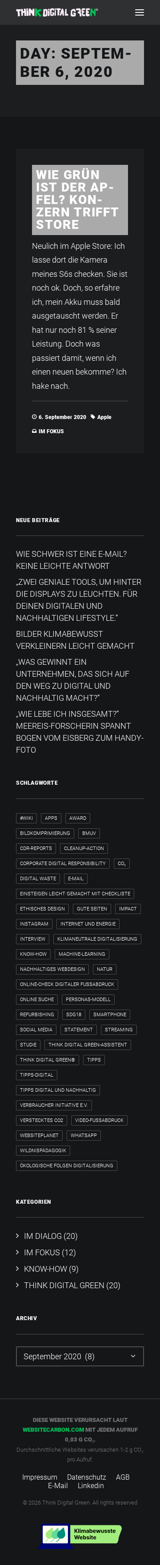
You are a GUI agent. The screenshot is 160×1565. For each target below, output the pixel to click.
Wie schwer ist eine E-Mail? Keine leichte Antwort (71, 560)
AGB (123, 1477)
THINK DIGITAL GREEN (64, 1285)
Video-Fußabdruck (99, 1120)
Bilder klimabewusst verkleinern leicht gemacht (75, 640)
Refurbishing (37, 1015)
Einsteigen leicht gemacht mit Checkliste (75, 894)
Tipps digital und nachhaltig (58, 1090)
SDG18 (73, 1015)
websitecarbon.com (53, 1429)
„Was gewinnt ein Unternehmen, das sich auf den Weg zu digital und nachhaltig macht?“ (72, 680)
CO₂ (122, 863)
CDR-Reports (36, 848)
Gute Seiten (92, 909)
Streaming (119, 1030)
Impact (128, 909)
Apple (104, 417)
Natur (104, 969)
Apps (51, 818)
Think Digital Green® (47, 1060)
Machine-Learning (82, 954)
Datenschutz (86, 1477)
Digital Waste (38, 879)
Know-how (33, 954)
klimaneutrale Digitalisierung (97, 939)
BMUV (89, 833)
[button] (139, 12)
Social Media (36, 1030)
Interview (32, 939)
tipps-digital (36, 1075)
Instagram (34, 924)
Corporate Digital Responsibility (63, 863)
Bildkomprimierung (45, 833)
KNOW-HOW (45, 1269)
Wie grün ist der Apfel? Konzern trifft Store (77, 200)
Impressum (39, 1477)
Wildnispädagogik (43, 1151)
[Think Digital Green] (57, 12)
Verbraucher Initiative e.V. (54, 1105)
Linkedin (91, 1485)
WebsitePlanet (39, 1135)
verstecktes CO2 (41, 1120)
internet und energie (88, 924)
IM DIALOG (43, 1236)
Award (77, 818)
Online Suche (37, 999)
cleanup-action (84, 848)
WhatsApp (84, 1135)
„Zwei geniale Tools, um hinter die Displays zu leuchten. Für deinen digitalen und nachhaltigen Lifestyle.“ (78, 600)
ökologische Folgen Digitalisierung (66, 1166)
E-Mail (76, 879)
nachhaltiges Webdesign (52, 969)
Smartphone (109, 1015)
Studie (28, 1045)
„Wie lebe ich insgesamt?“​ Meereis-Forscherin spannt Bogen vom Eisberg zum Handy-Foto (80, 732)
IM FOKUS (51, 431)
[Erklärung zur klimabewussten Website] (79, 1536)
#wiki (26, 818)
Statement (78, 1030)
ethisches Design (42, 909)
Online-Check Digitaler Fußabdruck (67, 984)
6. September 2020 (62, 417)
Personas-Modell (88, 999)
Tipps (94, 1060)
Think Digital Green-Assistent (87, 1045)
